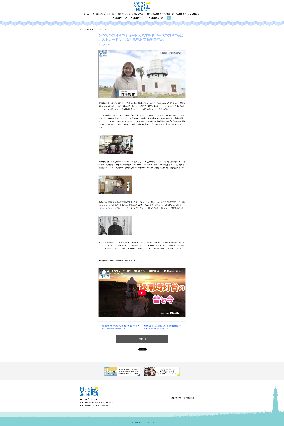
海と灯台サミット (138, 18)
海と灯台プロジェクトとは (103, 14)
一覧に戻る (142, 339)
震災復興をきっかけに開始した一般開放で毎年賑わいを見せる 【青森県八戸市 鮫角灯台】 (162, 327)
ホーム (86, 14)
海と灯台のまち (124, 14)
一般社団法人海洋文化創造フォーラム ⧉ (99, 402)
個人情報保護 (189, 397)
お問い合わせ (175, 397)
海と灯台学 (138, 14)
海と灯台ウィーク (120, 18)
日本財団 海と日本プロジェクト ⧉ (97, 405)
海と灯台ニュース (156, 18)
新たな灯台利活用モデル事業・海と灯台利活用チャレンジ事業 (172, 14)
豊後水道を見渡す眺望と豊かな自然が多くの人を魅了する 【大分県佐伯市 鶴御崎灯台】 (120, 327)
